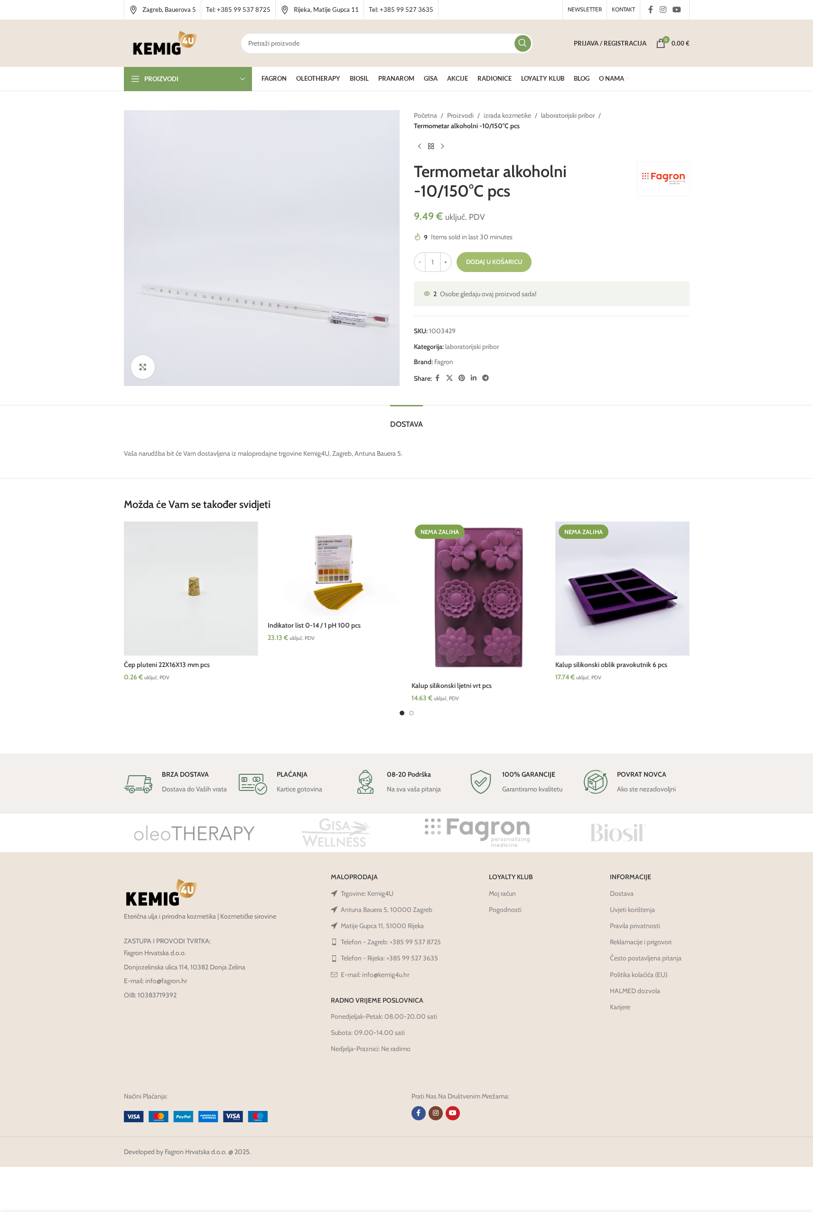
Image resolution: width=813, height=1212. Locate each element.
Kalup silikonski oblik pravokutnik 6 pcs (611, 664)
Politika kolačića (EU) (638, 974)
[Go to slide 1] (402, 713)
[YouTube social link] (676, 9)
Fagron (443, 361)
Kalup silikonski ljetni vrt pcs (451, 685)
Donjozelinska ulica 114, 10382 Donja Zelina (184, 967)
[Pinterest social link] (462, 378)
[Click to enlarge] (143, 367)
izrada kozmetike (507, 115)
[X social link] (449, 378)
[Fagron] (477, 832)
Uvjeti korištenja (632, 909)
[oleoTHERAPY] (194, 832)
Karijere (620, 1007)
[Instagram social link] (662, 9)
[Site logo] (165, 42)
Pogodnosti (505, 909)
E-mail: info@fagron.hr (155, 981)
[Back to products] (431, 146)
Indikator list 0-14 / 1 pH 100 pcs (314, 625)
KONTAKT (623, 9)
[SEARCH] (522, 43)
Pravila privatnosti (635, 925)
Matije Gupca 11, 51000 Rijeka (382, 925)
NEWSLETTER (585, 9)
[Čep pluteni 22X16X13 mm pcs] (191, 588)
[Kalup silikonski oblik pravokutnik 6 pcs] (622, 588)
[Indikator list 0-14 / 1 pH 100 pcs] (335, 568)
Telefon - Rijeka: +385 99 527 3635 (389, 958)
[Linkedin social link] (473, 378)
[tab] (406, 419)
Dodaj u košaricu (494, 261)
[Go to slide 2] (411, 713)
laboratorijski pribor (568, 115)
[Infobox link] (162, 10)
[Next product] (442, 146)
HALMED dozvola (635, 991)
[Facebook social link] (650, 9)
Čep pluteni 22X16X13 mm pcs (167, 664)
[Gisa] (336, 832)
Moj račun (502, 893)
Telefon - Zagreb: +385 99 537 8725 (391, 942)
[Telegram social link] (485, 378)
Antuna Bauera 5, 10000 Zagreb (386, 909)
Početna (425, 115)
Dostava (622, 893)
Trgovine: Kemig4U (367, 893)
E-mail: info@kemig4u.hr (375, 974)
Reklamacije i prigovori (641, 942)
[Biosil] (619, 832)
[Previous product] (419, 146)
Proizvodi (460, 115)
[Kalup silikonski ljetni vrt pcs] (478, 598)
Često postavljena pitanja (646, 958)
